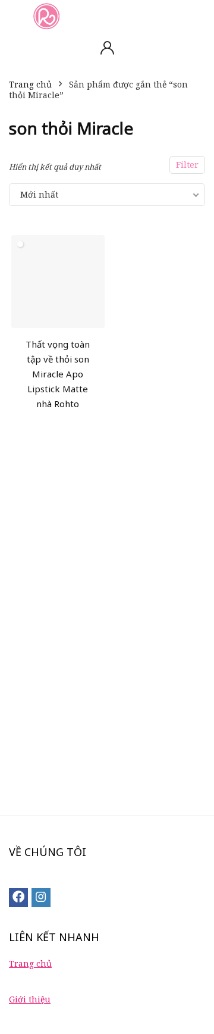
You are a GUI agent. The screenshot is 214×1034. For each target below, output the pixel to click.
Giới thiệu (30, 999)
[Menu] (14, 16)
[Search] (195, 16)
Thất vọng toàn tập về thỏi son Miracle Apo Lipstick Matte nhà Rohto (58, 374)
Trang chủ (30, 84)
